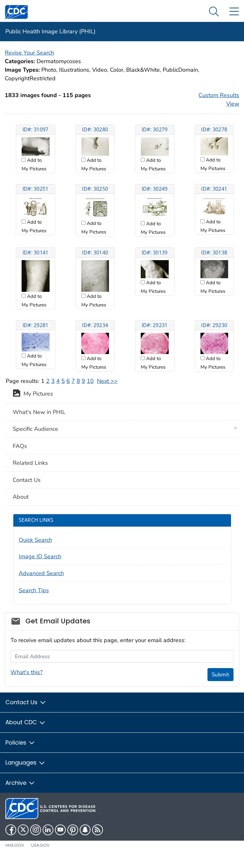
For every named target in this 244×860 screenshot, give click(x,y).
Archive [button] (16, 783)
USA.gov (40, 845)
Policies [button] (16, 742)
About (21, 497)
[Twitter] (23, 829)
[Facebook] (10, 829)
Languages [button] (21, 762)
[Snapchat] (85, 829)
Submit (220, 674)
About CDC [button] (21, 722)
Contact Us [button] (22, 702)
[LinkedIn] (48, 829)
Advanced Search (41, 573)
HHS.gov (14, 845)
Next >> (107, 381)
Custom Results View (219, 99)
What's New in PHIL (39, 412)
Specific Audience (35, 429)
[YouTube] (60, 829)
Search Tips (34, 590)
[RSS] (97, 829)
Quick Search (35, 540)
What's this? (26, 672)
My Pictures (36, 394)
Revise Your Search (29, 52)
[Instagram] (35, 829)
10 (90, 381)
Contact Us (27, 480)
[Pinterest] (72, 829)
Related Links (30, 463)
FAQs (20, 446)
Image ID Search (40, 556)
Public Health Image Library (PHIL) (50, 31)
